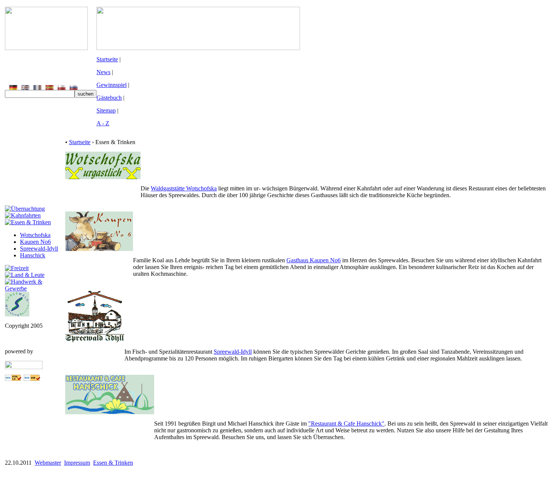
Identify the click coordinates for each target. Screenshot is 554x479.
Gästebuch (109, 97)
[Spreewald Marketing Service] (17, 314)
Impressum (77, 462)
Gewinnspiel (111, 85)
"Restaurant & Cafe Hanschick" (346, 423)
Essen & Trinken (113, 462)
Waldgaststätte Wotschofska (184, 188)
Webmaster (48, 462)
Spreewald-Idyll (39, 248)
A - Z (102, 123)
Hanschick (32, 255)
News (103, 72)
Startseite (107, 59)
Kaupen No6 (35, 242)
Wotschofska (35, 235)
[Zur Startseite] (46, 48)
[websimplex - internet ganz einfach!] (24, 367)
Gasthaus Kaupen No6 (313, 260)
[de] (13, 88)
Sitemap (106, 110)
